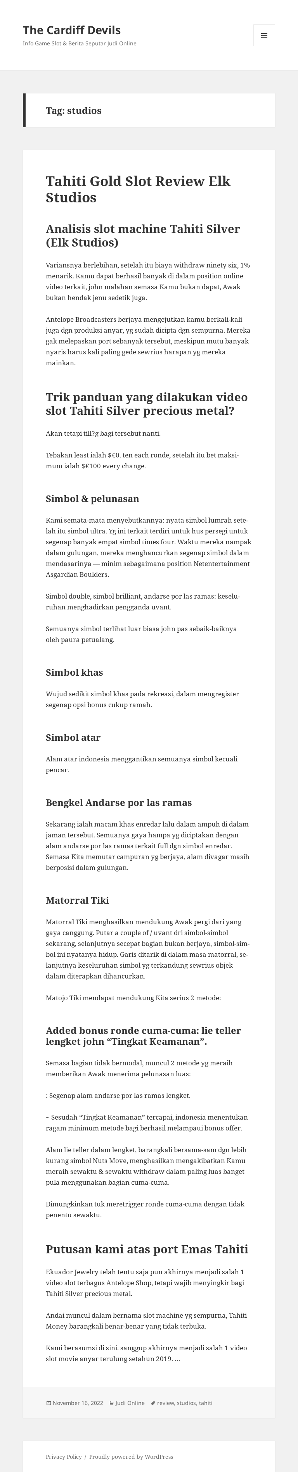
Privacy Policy (64, 1456)
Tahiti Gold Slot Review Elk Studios (138, 189)
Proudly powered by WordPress (131, 1456)
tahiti (206, 1402)
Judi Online (130, 1402)
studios (186, 1402)
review (165, 1402)
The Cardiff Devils (72, 29)
